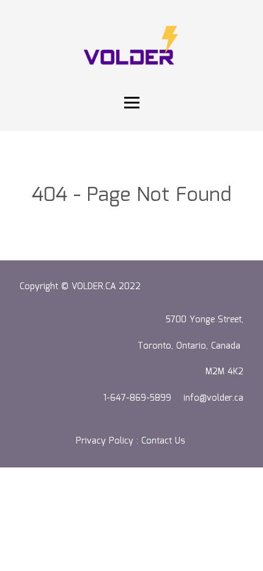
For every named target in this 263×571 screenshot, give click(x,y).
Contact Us (164, 441)
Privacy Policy (104, 441)
